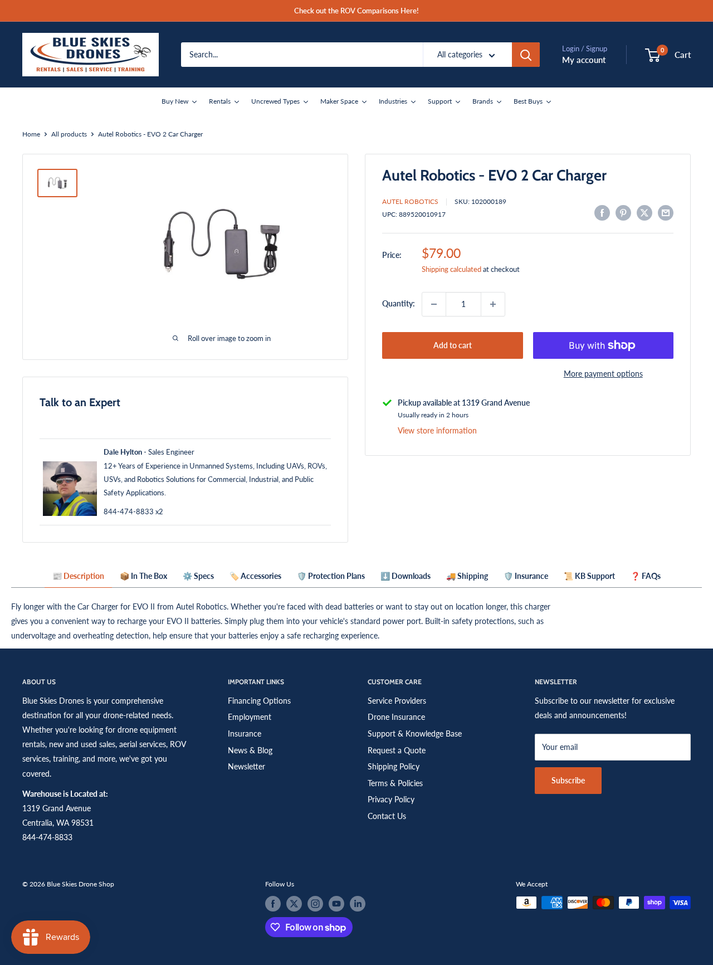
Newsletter (246, 766)
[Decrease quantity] (434, 304)
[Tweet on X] (644, 213)
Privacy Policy (391, 799)
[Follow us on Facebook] (273, 904)
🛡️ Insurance (526, 576)
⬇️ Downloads (405, 576)
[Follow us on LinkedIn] (357, 904)
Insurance (244, 733)
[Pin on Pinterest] (623, 213)
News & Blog (250, 750)
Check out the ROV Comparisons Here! (356, 10)
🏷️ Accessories (255, 576)
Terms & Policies (395, 783)
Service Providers (397, 700)
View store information (437, 430)
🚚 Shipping (467, 576)
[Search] (526, 54)
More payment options (603, 373)
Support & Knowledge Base (415, 733)
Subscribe (568, 780)
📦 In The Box (143, 576)
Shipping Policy (393, 766)
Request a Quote (397, 750)
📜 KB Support (589, 576)
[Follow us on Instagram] (315, 904)
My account (583, 60)
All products (69, 134)
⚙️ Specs (198, 576)
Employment (249, 717)
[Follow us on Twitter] (294, 904)
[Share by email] (665, 213)
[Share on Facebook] (602, 213)
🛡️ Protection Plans (331, 576)
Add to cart (452, 345)
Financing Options (259, 700)
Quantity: (398, 304)
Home (31, 134)
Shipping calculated (451, 269)
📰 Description (78, 576)
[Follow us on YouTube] (336, 904)
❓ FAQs (646, 576)
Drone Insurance (396, 717)
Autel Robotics (410, 201)
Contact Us (387, 816)
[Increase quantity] (493, 304)
